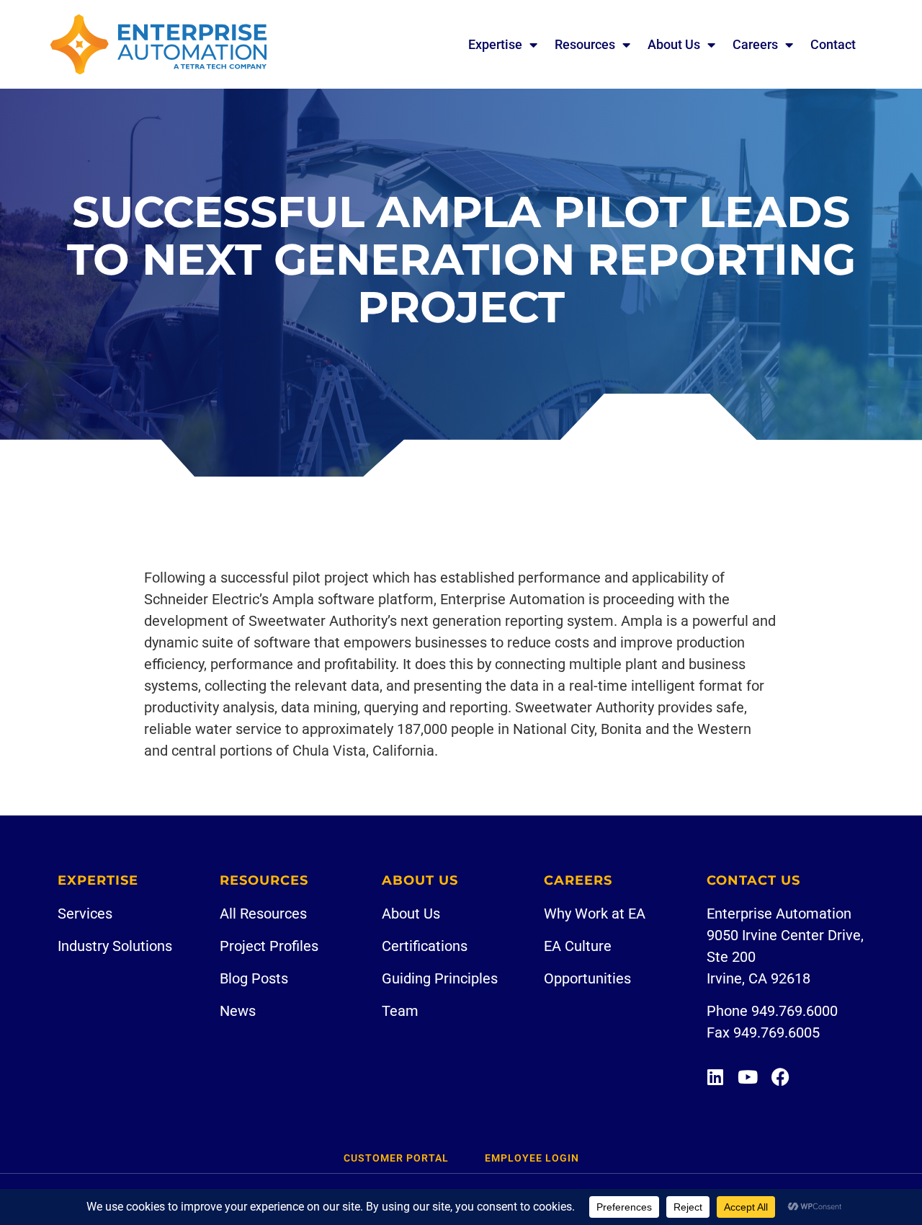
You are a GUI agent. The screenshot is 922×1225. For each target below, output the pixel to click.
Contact (833, 44)
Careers (755, 44)
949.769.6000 (794, 1011)
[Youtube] (748, 1077)
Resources (585, 44)
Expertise (495, 44)
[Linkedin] (716, 1077)
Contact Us (753, 880)
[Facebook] (780, 1077)
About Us (674, 44)
